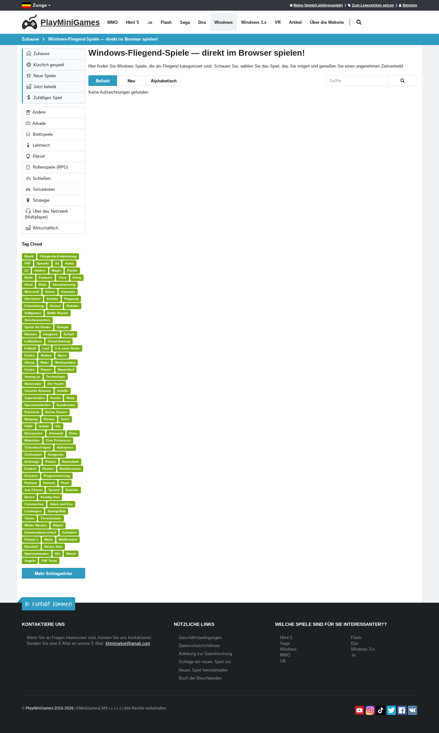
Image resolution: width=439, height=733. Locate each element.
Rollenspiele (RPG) (49, 167)
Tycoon (53, 490)
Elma (73, 433)
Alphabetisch (164, 81)
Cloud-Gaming (59, 341)
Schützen (69, 532)
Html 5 (132, 22)
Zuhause (40, 53)
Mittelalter (32, 440)
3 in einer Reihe (67, 348)
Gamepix (68, 291)
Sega (185, 22)
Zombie (52, 299)
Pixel (65, 483)
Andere (38, 112)
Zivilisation (33, 454)
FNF (27, 263)
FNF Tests (49, 560)
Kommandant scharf (40, 532)
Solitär (44, 426)
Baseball (31, 546)
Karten (29, 355)
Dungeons (56, 454)
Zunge (40, 5)
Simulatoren (43, 189)
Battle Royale (57, 313)
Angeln (29, 560)
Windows (223, 22)
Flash (166, 22)
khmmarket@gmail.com (128, 643)
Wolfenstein (68, 539)
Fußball (30, 348)
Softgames (32, 313)
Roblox (46, 355)
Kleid (28, 284)
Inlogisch (50, 334)
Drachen (31, 476)
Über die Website (327, 22)
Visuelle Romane (37, 391)
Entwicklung (34, 306)
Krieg (77, 277)
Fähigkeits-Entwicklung (58, 256)
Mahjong (31, 419)
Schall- (69, 334)
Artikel (295, 22)
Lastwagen (32, 511)
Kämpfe (63, 327)
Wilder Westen (35, 525)
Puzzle (72, 270)
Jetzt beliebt (44, 86)
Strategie (40, 200)
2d (26, 270)
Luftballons (33, 341)
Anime (50, 291)
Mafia (48, 539)
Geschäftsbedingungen (200, 637)
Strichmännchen (37, 320)
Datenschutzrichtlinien (199, 645)
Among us (32, 376)
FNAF (28, 426)
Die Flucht (55, 383)
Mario (62, 355)
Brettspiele (42, 134)
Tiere (62, 277)
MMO (112, 22)
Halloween (65, 447)
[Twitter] (390, 710)
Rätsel (38, 156)
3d (57, 263)
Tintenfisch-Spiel (37, 447)
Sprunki (43, 263)
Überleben (32, 299)
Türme (29, 518)
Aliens (29, 362)
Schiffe (62, 391)
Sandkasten (66, 405)
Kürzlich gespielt (48, 64)
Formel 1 (31, 539)
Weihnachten (65, 362)
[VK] (412, 710)
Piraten (48, 468)
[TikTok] (380, 710)
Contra (29, 369)
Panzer (46, 369)
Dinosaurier (33, 433)
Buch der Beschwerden (200, 678)
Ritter (44, 362)
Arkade (38, 123)
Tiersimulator (50, 518)
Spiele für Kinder (37, 327)
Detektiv (72, 490)
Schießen (40, 178)
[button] (359, 22)
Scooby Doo (49, 497)
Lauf (45, 348)
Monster (30, 334)
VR (278, 22)
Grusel (55, 306)
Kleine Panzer (56, 412)
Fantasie (45, 277)
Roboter (73, 306)
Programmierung (57, 476)
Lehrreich (40, 145)
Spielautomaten (36, 553)
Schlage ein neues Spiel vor (205, 661)
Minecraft (31, 291)
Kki (57, 553)
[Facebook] (401, 710)
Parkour (30, 483)
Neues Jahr (53, 546)
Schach (49, 483)
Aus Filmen (33, 490)
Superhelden (34, 398)
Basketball (70, 461)
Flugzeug (71, 299)
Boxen (29, 497)
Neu (131, 81)
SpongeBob (57, 511)
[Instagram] (369, 710)
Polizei (50, 461)
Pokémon (31, 412)
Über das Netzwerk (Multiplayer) (46, 214)
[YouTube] (359, 710)
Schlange (31, 461)
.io (149, 22)
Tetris (65, 419)
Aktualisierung (63, 284)
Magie (56, 270)
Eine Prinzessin (58, 440)
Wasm (71, 553)
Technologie (55, 376)
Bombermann (70, 468)
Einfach (30, 468)
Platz (42, 284)
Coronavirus (34, 504)
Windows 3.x (253, 22)
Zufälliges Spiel (47, 97)
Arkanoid (56, 433)
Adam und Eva (61, 504)
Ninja (71, 398)
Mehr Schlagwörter (53, 573)
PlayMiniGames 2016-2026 (50, 708)
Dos (202, 22)
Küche (55, 398)
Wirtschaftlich (44, 228)
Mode (28, 277)
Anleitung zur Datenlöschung (205, 653)
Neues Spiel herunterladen (203, 670)
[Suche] (402, 80)
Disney (49, 419)
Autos (69, 263)
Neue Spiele (44, 75)
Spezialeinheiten (37, 405)
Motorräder (32, 383)
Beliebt (103, 81)
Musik (29, 256)
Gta (58, 426)
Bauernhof (66, 369)
